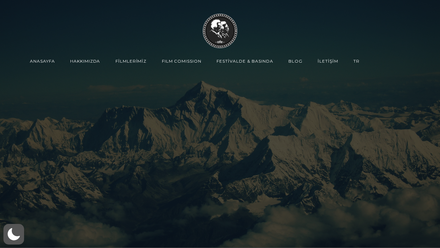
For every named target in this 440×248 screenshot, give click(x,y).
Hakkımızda (85, 61)
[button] (13, 234)
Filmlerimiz (131, 61)
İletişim (328, 61)
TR (356, 61)
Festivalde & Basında (245, 61)
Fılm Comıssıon (181, 61)
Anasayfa (42, 61)
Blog (295, 61)
